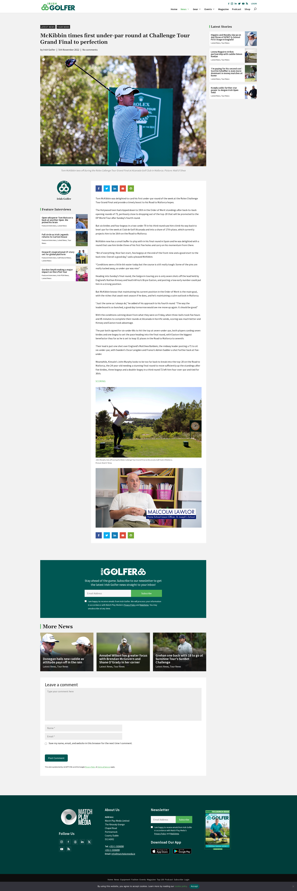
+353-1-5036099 (112, 850)
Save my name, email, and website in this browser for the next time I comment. (90, 743)
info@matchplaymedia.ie (123, 853)
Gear (195, 9)
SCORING (100, 381)
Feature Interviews (49, 225)
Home (174, 9)
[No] (293, 886)
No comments (90, 49)
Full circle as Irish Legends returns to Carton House (55, 235)
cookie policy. (181, 886)
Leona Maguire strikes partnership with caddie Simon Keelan (226, 54)
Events (208, 9)
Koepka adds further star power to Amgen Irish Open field (224, 90)
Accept (194, 886)
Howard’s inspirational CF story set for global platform (58, 253)
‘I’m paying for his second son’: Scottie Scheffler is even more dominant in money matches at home (227, 72)
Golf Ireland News (64, 258)
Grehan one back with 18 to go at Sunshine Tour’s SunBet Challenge (179, 658)
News (183, 9)
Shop (247, 9)
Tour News (63, 27)
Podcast (236, 9)
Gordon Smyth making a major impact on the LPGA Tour (57, 270)
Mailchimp (144, 605)
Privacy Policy (130, 605)
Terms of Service (103, 767)
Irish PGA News (63, 275)
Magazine (223, 9)
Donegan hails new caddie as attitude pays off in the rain (63, 660)
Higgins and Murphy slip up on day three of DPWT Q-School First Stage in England (226, 37)
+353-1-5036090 (116, 846)
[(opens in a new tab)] (217, 829)
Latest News (48, 27)
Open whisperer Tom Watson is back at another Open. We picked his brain (57, 220)
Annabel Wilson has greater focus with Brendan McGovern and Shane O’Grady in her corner (123, 658)
